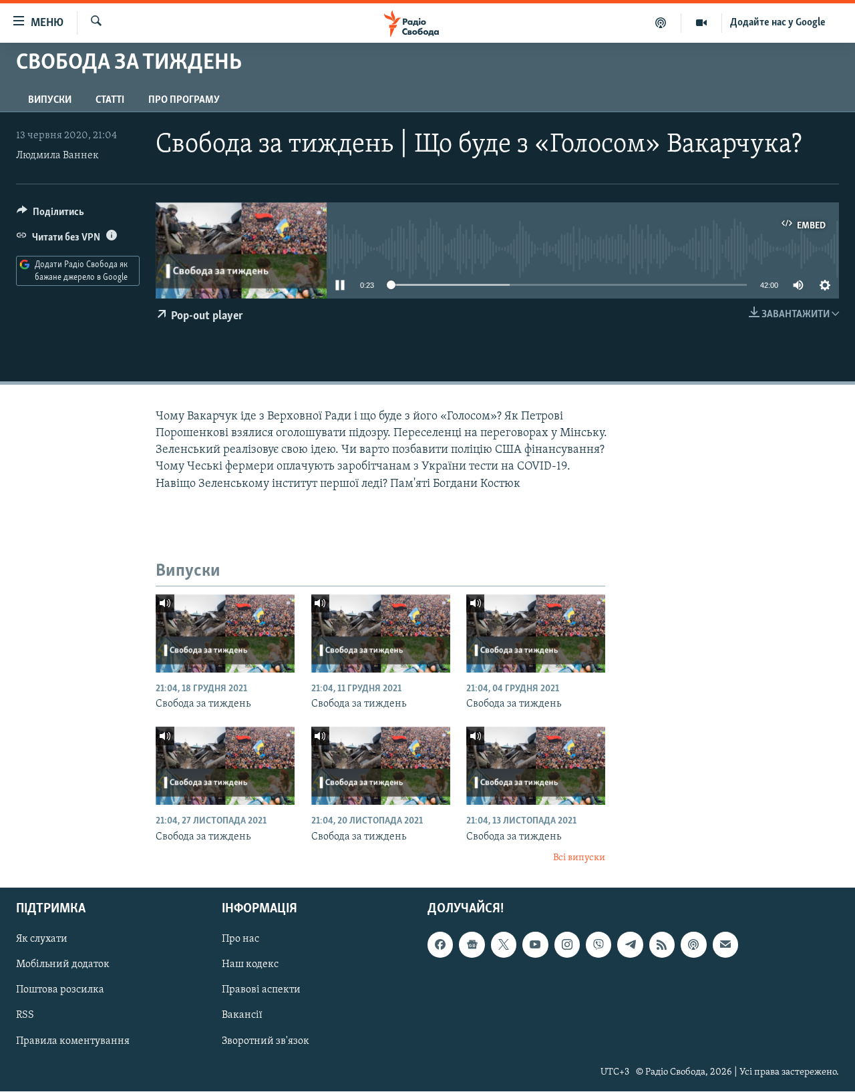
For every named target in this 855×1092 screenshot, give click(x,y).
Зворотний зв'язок (265, 1041)
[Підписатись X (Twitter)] (503, 945)
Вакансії (242, 1016)
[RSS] (662, 945)
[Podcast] (693, 945)
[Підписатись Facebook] (440, 945)
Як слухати (41, 939)
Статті (110, 100)
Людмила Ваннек (57, 155)
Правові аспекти (261, 990)
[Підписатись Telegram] (630, 945)
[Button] (50, 215)
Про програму (184, 100)
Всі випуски (579, 858)
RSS (25, 1016)
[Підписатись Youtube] (535, 945)
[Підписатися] (725, 945)
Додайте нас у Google (778, 22)
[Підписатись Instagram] (567, 945)
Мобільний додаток (63, 965)
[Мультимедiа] (701, 22)
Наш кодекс (250, 965)
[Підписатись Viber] (598, 945)
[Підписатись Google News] (471, 945)
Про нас (240, 939)
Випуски (49, 100)
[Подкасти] (661, 22)
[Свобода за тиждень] (225, 633)
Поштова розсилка (60, 990)
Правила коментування (73, 1041)
